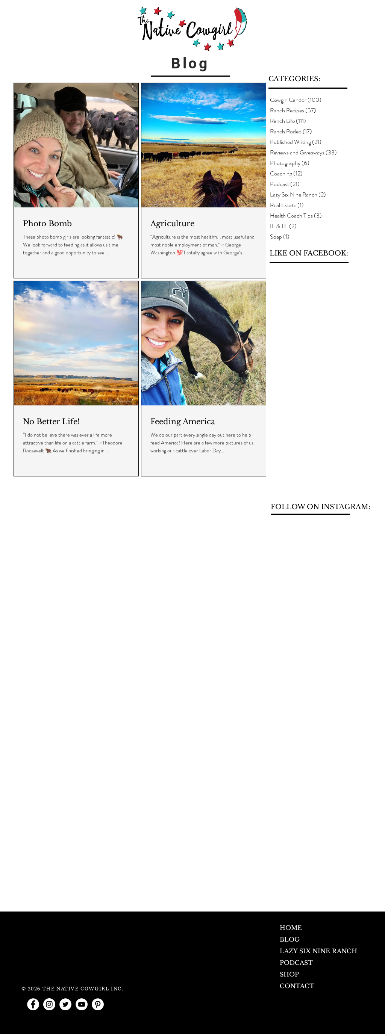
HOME (291, 927)
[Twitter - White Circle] (65, 1004)
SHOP (289, 974)
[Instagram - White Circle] (49, 1004)
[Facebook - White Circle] (33, 1004)
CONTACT (297, 986)
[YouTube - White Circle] (82, 1004)
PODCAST (296, 962)
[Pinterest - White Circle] (98, 1004)
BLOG (290, 939)
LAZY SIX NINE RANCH (318, 951)
